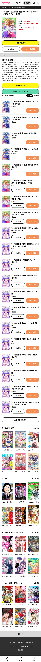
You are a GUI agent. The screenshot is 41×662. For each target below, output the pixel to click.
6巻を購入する (20, 43)
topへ (20, 634)
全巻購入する (20, 86)
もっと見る (35, 428)
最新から (36, 95)
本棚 (34, 660)
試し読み (11, 49)
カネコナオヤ (28, 21)
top (3, 7)
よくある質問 (11, 642)
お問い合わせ (24, 646)
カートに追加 (30, 49)
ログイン (18, 3)
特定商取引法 (30, 642)
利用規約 (20, 642)
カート (20, 660)
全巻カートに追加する (20, 92)
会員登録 (27, 3)
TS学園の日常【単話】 (19, 7)
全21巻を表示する (20, 420)
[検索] (33, 3)
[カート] (38, 3)
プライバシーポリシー (11, 646)
